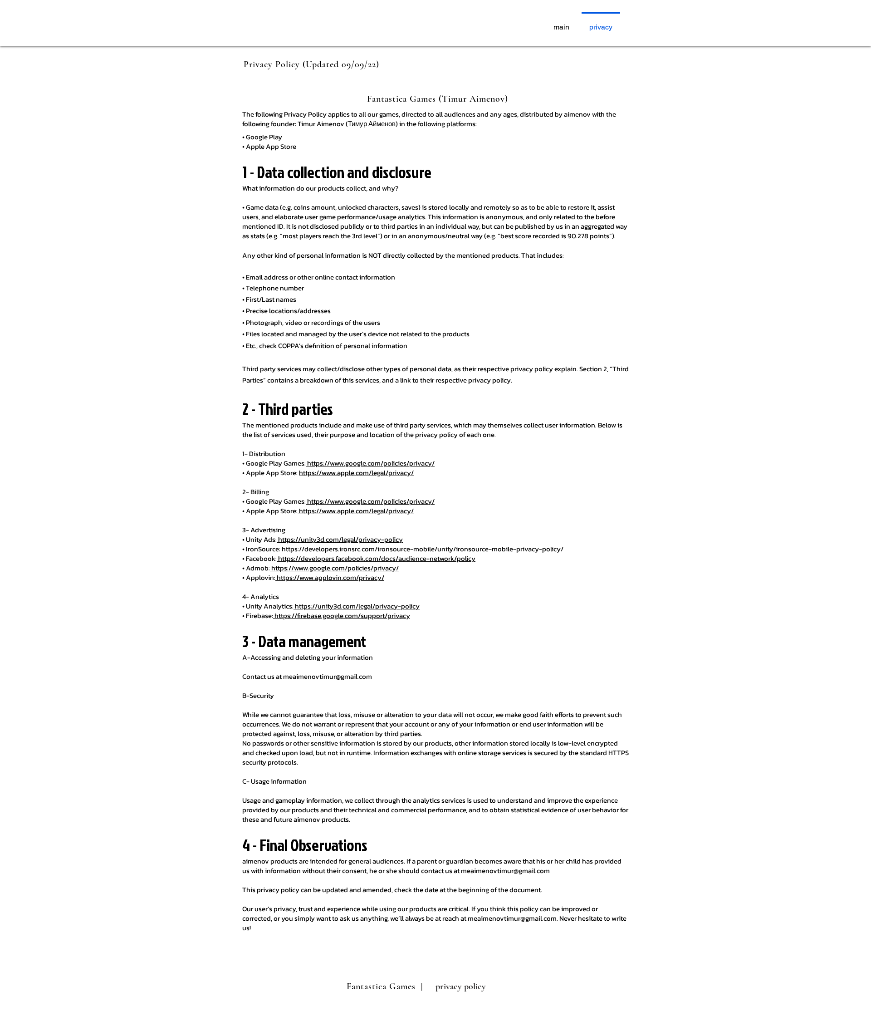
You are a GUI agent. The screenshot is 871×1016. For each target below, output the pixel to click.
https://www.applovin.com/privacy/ (329, 577)
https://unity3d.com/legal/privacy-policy (340, 539)
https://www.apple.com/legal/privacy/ (356, 472)
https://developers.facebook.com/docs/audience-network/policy (376, 558)
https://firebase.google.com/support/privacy (341, 615)
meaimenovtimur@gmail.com (327, 676)
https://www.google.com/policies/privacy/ (370, 463)
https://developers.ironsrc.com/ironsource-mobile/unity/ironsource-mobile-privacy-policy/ (421, 549)
